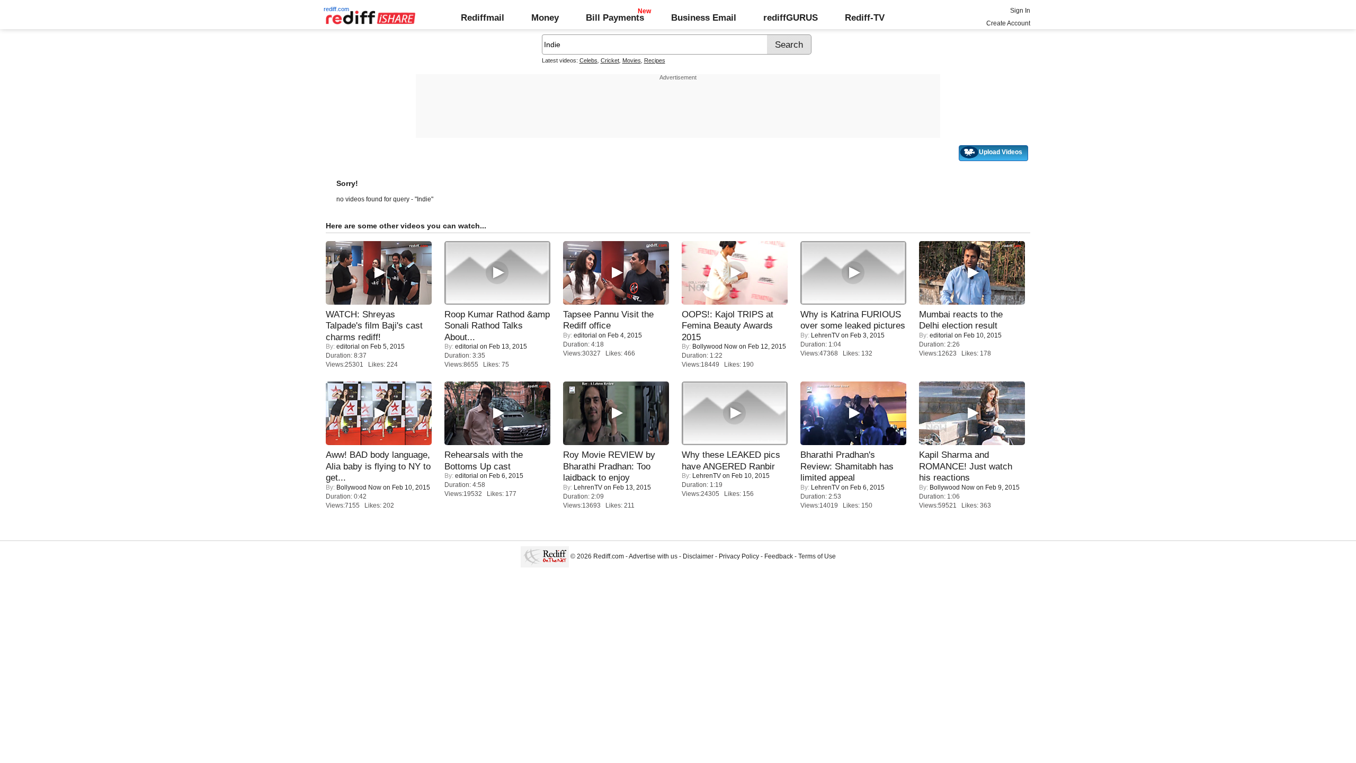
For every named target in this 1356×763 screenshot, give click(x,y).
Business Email (703, 17)
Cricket (610, 60)
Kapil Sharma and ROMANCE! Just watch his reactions (965, 466)
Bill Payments (615, 17)
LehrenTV (825, 335)
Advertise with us (653, 556)
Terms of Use (817, 556)
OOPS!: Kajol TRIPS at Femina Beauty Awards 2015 (727, 325)
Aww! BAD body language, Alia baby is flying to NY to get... (378, 466)
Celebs (588, 60)
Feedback (778, 556)
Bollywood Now (714, 346)
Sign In (1020, 10)
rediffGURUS (790, 17)
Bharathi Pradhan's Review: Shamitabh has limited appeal (847, 466)
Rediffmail (482, 17)
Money (545, 17)
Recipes (654, 60)
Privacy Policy (739, 556)
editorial (348, 346)
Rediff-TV (865, 17)
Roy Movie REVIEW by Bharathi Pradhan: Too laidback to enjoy (609, 466)
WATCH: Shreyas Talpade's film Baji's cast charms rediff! (374, 325)
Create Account (1008, 23)
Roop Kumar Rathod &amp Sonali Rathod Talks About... (497, 325)
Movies (631, 60)
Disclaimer (698, 556)
